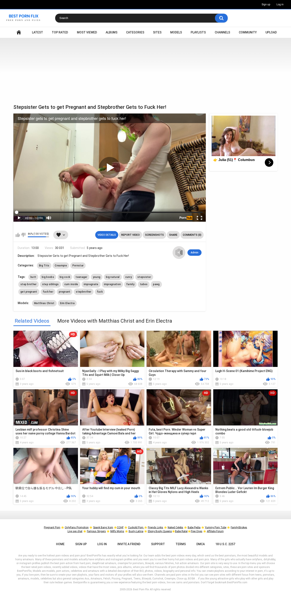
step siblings (50, 284)
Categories (135, 32)
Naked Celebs (175, 527)
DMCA (200, 544)
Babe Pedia (194, 527)
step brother (28, 284)
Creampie (61, 265)
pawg (156, 284)
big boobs (48, 277)
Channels (222, 32)
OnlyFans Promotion (77, 527)
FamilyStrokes (239, 527)
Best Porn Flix (141, 589)
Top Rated (60, 32)
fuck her (48, 291)
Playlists (198, 32)
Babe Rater (181, 531)
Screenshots (154, 234)
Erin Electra (67, 303)
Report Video (130, 234)
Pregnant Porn (52, 527)
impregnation (112, 284)
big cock (65, 277)
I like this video (18, 235)
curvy (128, 277)
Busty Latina (136, 531)
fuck (100, 291)
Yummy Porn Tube (215, 527)
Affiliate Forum (215, 531)
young (97, 277)
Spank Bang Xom (103, 527)
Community (248, 32)
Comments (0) (192, 234)
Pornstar (78, 265)
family (130, 284)
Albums (111, 32)
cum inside (71, 284)
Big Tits (44, 265)
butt (33, 277)
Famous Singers (96, 531)
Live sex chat (75, 531)
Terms (181, 544)
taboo (144, 284)
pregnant (64, 291)
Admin (194, 252)
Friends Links (155, 527)
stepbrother (83, 291)
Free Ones (196, 531)
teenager (81, 277)
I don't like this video (23, 235)
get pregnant (28, 291)
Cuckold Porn (136, 527)
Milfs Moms (117, 531)
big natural (113, 277)
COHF (120, 527)
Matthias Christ (44, 303)
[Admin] (179, 252)
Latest (37, 32)
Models (176, 32)
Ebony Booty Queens (160, 531)
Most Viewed (87, 32)
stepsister (144, 277)
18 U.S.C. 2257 (225, 544)
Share (173, 234)
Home (18, 32)
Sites (157, 32)
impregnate (91, 284)
